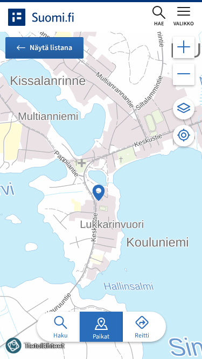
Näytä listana (51, 48)
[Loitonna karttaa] (183, 74)
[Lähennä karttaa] (183, 47)
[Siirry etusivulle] (50, 17)
